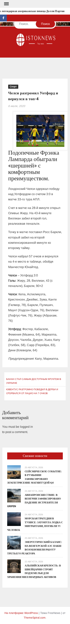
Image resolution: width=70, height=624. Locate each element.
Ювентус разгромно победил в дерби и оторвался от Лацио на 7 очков (32, 391)
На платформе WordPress (21, 612)
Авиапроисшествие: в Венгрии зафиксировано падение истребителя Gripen (34, 500)
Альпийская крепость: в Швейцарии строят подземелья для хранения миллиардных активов (34, 571)
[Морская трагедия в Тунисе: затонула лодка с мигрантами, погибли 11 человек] (14, 519)
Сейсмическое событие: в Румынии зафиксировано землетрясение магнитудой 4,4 (34, 477)
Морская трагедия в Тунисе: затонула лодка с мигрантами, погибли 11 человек (35, 524)
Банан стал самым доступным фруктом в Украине (33, 381)
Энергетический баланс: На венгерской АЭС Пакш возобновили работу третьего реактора (34, 547)
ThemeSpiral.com (35, 617)
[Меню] (6, 4)
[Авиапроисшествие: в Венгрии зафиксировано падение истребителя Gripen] (14, 495)
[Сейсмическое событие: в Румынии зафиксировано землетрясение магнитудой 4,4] (14, 471)
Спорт (13, 86)
